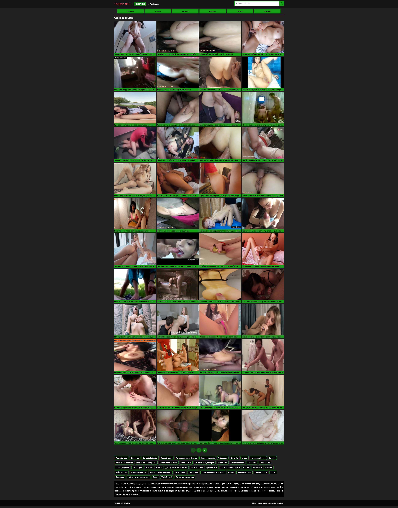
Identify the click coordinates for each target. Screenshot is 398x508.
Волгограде (180, 472)
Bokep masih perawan (168, 463)
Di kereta (234, 458)
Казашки (158, 11)
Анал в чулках (197, 467)
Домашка (267, 11)
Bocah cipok (137, 467)
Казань (246, 467)
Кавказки (212, 11)
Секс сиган (252, 463)
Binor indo (135, 458)
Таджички (130, 11)
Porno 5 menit (166, 458)
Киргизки (185, 11)
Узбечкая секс (121, 472)
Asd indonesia (121, 458)
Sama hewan (265, 463)
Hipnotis (149, 467)
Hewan (159, 467)
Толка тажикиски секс (185, 477)
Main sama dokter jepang (146, 463)
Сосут (155, 477)
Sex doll (272, 458)
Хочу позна (193, 472)
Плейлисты (154, 4)
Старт (273, 472)
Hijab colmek (186, 463)
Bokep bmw (222, 463)
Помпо (231, 472)
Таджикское (129, 4)
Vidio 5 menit (166, 477)
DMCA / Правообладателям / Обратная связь (267, 503)
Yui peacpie (222, 458)
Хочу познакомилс (138, 472)
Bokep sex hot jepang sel (205, 463)
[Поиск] (281, 3)
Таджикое (120, 477)
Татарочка (257, 467)
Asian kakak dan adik (124, 463)
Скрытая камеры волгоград (213, 472)
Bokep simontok (237, 463)
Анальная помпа (244, 472)
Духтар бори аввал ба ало (176, 467)
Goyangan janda (122, 467)
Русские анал (211, 467)
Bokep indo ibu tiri (150, 458)
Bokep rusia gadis (208, 458)
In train (244, 458)
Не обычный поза (258, 458)
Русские (240, 11)
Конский (268, 467)
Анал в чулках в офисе (230, 467)
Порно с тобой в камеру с (161, 472)
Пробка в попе (261, 472)
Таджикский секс (122, 503)
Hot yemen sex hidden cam (138, 477)
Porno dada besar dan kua (186, 458)
